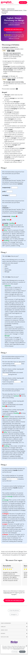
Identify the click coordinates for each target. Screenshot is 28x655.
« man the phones (14, 610)
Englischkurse (7, 592)
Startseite (3, 8)
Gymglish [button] (3, 626)
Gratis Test (23, 2)
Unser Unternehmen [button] (6, 623)
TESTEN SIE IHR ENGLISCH (14, 29)
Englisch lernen (10, 8)
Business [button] (3, 633)
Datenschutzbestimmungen (18, 648)
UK (9, 50)
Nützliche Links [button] (5, 636)
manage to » (14, 614)
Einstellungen (15, 651)
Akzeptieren (22, 651)
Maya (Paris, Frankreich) (8, 567)
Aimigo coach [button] (4, 630)
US (13, 50)
